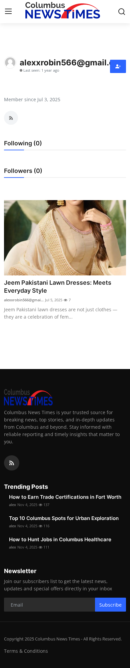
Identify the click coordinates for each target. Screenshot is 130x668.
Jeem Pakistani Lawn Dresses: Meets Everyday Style (57, 286)
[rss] (11, 463)
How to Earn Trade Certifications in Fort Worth (65, 497)
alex (12, 504)
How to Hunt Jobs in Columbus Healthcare (60, 539)
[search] (121, 11)
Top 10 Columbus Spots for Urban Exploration (64, 518)
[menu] (8, 11)
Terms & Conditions (26, 651)
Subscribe (110, 605)
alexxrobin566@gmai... (24, 299)
